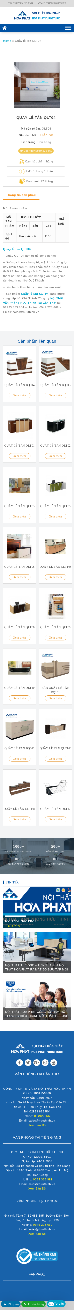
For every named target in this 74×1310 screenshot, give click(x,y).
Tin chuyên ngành (20, 3)
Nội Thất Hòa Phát (20, 920)
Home (7, 40)
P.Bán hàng (36, 1304)
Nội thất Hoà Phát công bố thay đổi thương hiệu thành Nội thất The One (36, 1014)
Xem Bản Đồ (37, 1125)
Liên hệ (46, 135)
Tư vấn (56, 1303)
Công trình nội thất (52, 3)
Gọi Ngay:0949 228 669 (38, 150)
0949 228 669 (42, 1224)
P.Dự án (13, 1304)
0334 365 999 (42, 1179)
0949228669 (43, 1116)
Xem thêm (19, 395)
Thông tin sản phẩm (21, 195)
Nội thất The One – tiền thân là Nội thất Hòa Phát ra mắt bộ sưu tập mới (36, 967)
